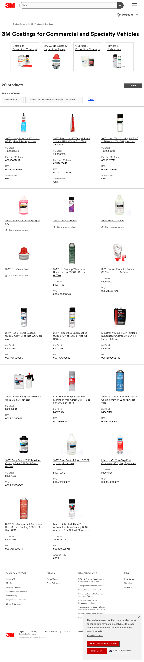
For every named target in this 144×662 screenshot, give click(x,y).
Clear (91, 99)
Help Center (129, 579)
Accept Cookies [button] (97, 651)
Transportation (10, 100)
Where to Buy (130, 588)
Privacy (34, 632)
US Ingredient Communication (91, 614)
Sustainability (11, 596)
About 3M (10, 579)
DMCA (67, 632)
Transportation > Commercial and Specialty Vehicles (51, 100)
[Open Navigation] (134, 6)
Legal (21, 632)
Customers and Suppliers (16, 592)
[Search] (120, 5)
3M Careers (11, 583)
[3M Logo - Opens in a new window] (10, 5)
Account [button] (127, 14)
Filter (133, 86)
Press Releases (53, 583)
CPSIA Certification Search (89, 590)
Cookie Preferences (27, 634)
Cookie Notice (95, 635)
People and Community (16, 600)
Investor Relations (13, 588)
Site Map (128, 583)
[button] (120, 651)
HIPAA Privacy (50, 632)
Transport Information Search (91, 586)
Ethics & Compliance (15, 604)
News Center (52, 579)
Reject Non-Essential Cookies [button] (103, 644)
